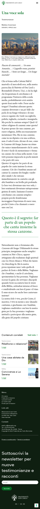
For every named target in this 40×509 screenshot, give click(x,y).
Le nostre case (6, 401)
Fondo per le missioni (8, 403)
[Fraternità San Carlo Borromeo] (12, 3)
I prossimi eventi (7, 400)
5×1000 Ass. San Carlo (9, 415)
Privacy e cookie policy (9, 439)
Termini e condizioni (23, 439)
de (24, 504)
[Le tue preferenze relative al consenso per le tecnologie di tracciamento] (36, 505)
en (16, 504)
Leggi (4, 347)
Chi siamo (5, 396)
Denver (4, 27)
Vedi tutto (32, 335)
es (21, 504)
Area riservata (6, 417)
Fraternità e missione (8, 398)
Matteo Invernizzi (9, 25)
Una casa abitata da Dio (13, 359)
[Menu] (37, 3)
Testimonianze (8, 19)
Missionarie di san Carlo (9, 412)
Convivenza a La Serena (11, 373)
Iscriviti (7, 488)
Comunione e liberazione (9, 413)
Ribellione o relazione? (14, 343)
